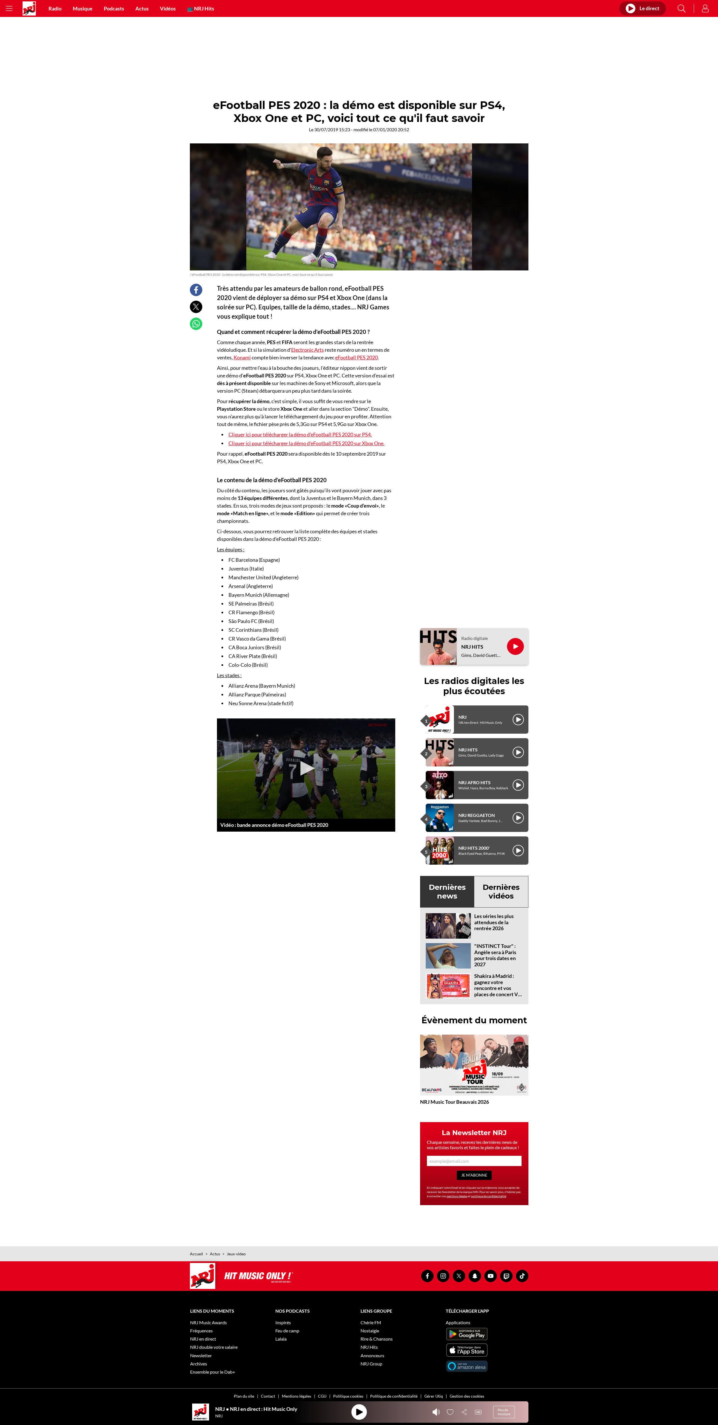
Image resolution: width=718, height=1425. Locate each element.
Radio (55, 8)
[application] (306, 768)
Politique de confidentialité (394, 1396)
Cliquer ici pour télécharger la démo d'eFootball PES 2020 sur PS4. (300, 434)
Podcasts (114, 8)
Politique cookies (348, 1396)
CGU (322, 1396)
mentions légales (457, 1196)
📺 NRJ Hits (200, 8)
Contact (268, 1396)
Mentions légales (296, 1396)
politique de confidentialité (488, 1196)
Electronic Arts (307, 350)
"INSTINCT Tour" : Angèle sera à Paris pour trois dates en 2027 (495, 955)
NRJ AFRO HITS (474, 782)
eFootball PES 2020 (356, 357)
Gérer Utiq (433, 1396)
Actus (142, 8)
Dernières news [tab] (447, 892)
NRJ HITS (472, 647)
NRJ (462, 717)
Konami (242, 357)
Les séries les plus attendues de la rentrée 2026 (494, 922)
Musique (83, 8)
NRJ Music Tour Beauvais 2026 (454, 1102)
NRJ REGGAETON (476, 815)
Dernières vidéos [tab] (501, 892)
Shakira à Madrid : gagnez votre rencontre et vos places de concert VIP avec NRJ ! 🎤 (498, 988)
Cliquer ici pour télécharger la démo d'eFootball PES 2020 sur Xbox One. (307, 443)
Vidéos (168, 8)
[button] (306, 768)
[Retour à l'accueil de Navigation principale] (29, 8)
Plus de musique (504, 1412)
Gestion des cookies (467, 1396)
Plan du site (244, 1396)
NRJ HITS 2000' (474, 848)
